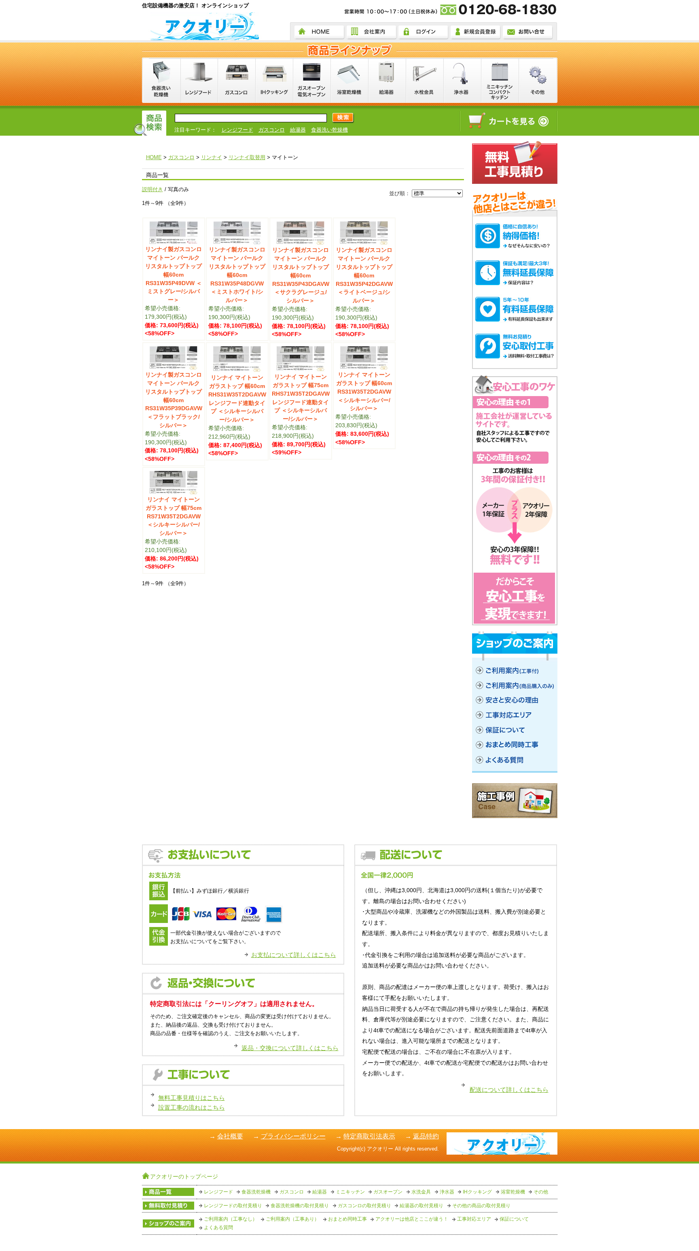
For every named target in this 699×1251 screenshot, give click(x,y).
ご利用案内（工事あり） (292, 1219)
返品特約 (426, 1136)
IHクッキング (477, 1192)
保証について (514, 1219)
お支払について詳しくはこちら (293, 954)
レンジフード (237, 130)
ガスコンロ (271, 130)
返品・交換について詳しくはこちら (290, 1047)
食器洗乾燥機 (256, 1192)
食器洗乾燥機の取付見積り (300, 1205)
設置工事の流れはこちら (191, 1107)
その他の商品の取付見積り (481, 1205)
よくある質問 (218, 1227)
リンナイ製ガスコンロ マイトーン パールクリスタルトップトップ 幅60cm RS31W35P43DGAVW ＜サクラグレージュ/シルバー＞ (300, 275)
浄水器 (447, 1192)
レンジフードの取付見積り (233, 1205)
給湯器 (298, 130)
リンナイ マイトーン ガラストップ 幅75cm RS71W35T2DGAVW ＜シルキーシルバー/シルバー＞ (173, 516)
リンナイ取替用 (247, 157)
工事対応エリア (474, 1219)
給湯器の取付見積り (421, 1205)
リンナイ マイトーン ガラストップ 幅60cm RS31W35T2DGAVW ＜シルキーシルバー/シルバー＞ (364, 391)
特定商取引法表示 (369, 1136)
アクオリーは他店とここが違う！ (411, 1219)
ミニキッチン (350, 1192)
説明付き (152, 189)
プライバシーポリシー (293, 1136)
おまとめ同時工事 (347, 1219)
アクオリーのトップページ (184, 1176)
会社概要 (230, 1136)
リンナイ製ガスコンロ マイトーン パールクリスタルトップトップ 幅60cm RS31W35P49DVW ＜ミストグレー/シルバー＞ (173, 274)
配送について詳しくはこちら (509, 1089)
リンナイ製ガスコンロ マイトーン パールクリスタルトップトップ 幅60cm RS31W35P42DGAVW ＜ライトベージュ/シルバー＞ (364, 275)
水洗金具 (421, 1192)
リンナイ (211, 157)
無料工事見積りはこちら (191, 1097)
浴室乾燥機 (513, 1192)
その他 (541, 1192)
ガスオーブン (387, 1192)
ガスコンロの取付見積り (364, 1205)
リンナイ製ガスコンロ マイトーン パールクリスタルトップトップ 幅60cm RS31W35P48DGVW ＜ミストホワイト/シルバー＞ (237, 274)
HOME (154, 157)
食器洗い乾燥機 (329, 130)
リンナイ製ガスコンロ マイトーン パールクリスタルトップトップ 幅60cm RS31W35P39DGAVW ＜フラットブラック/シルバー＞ (173, 399)
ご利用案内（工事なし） (230, 1219)
